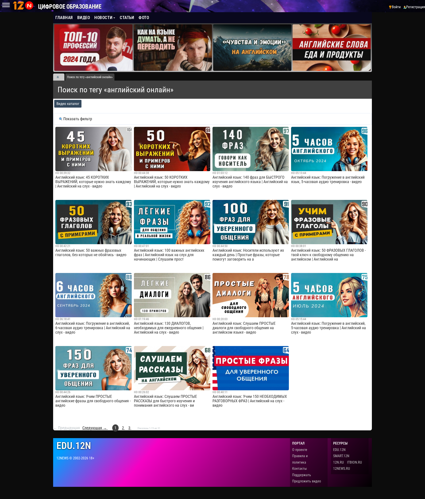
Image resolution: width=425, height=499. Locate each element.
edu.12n (73, 446)
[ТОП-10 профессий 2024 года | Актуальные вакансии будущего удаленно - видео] (93, 47)
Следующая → (95, 428)
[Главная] (59, 77)
